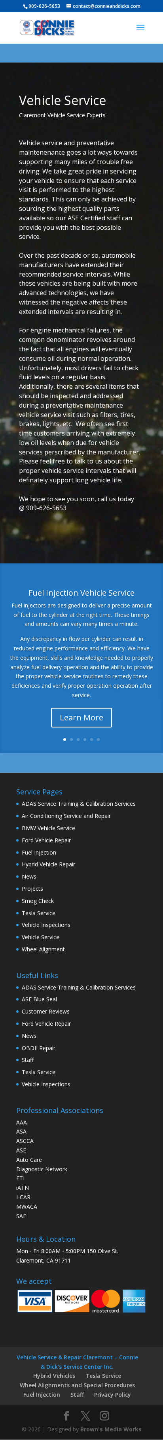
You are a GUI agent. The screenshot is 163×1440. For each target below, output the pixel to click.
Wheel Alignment (43, 949)
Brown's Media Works (111, 1429)
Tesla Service (38, 913)
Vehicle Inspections (46, 925)
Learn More (81, 717)
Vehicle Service (40, 937)
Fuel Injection (39, 852)
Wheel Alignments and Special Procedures (77, 1385)
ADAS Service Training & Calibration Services (79, 803)
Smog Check (38, 901)
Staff (28, 1059)
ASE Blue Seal (39, 999)
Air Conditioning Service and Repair (66, 816)
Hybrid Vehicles (54, 1375)
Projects (32, 888)
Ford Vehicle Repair (46, 840)
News (29, 876)
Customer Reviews (46, 1011)
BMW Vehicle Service (48, 828)
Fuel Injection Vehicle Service (81, 592)
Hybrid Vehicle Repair (48, 864)
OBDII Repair (38, 1048)
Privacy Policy (112, 1394)
